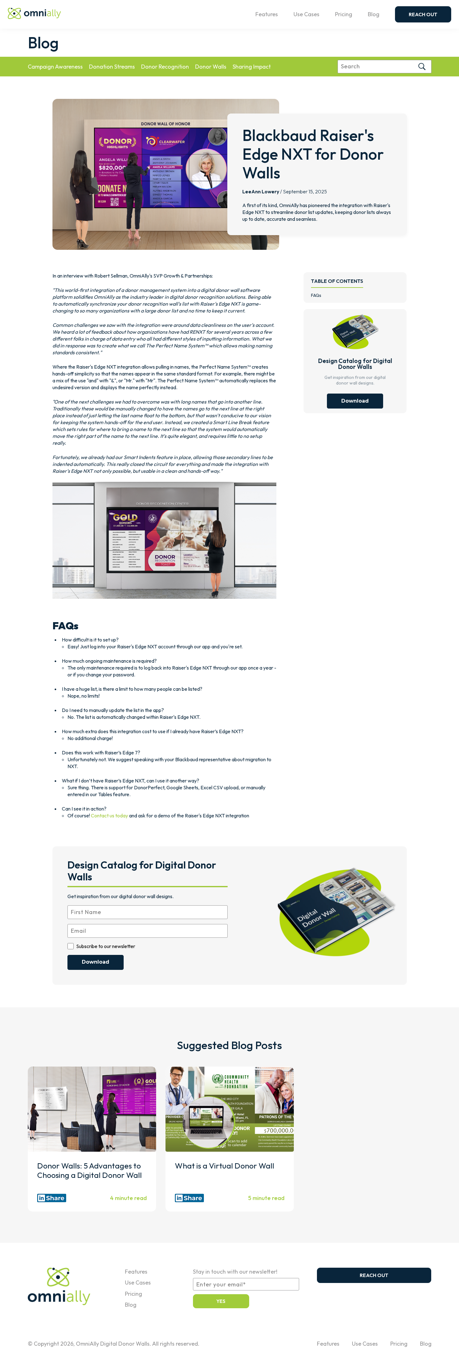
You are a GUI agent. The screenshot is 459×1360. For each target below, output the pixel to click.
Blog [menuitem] (130, 1304)
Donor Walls (210, 66)
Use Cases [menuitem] (138, 1282)
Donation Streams (112, 66)
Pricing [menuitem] (133, 1293)
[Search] (422, 66)
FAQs (316, 295)
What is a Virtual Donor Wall (224, 1166)
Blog (373, 14)
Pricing (343, 14)
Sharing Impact (252, 66)
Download (355, 401)
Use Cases (306, 14)
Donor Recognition (165, 66)
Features (266, 14)
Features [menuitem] (136, 1271)
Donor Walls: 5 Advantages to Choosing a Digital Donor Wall (91, 1170)
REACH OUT (423, 14)
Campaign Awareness (55, 66)
